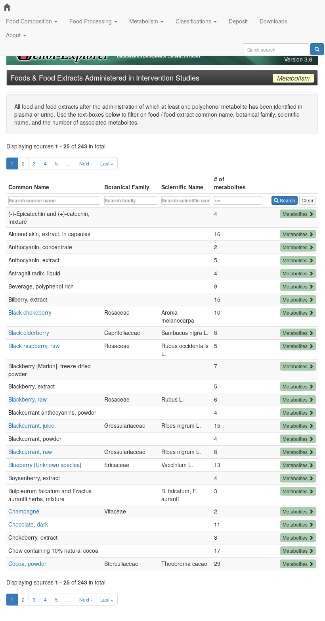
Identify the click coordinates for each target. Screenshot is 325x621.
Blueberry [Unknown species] (44, 465)
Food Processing (91, 21)
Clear (308, 200)
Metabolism (144, 21)
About (14, 35)
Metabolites (296, 213)
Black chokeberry (30, 312)
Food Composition (30, 21)
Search (287, 200)
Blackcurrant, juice (31, 425)
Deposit (238, 21)
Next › (85, 163)
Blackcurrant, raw (30, 452)
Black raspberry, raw (33, 346)
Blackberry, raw (27, 399)
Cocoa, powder (27, 563)
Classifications (194, 21)
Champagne (23, 511)
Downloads (273, 21)
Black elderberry (28, 332)
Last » (106, 163)
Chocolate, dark (28, 524)
